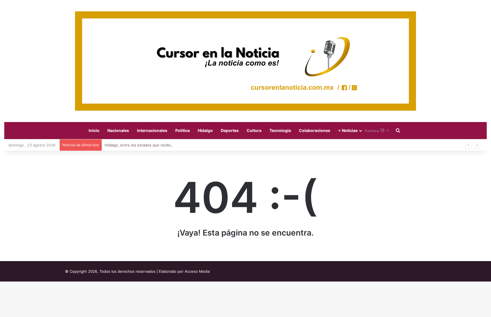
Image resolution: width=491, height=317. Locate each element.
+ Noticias (348, 130)
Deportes (230, 130)
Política (182, 130)
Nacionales (118, 130)
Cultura (254, 130)
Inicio (94, 130)
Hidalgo (205, 130)
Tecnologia (280, 130)
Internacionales (152, 130)
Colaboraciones (314, 130)
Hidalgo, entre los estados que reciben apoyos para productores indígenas (171, 145)
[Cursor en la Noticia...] (245, 61)
